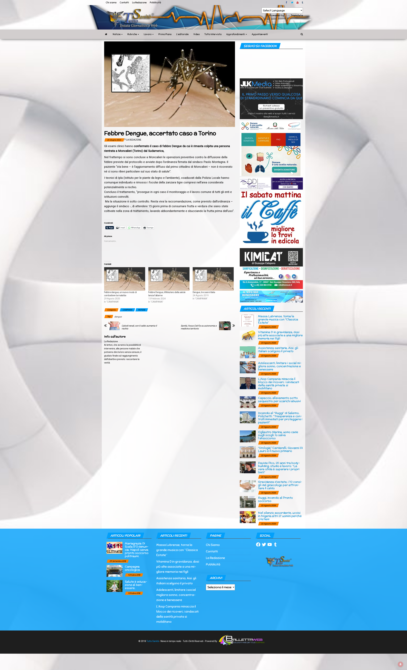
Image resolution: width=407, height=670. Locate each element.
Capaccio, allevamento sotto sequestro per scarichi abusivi (279, 399)
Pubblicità (155, 2)
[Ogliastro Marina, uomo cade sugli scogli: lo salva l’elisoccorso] (248, 436)
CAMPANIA (127, 310)
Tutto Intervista (212, 34)
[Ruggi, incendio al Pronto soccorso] (248, 502)
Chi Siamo (213, 545)
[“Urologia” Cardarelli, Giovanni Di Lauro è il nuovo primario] (248, 452)
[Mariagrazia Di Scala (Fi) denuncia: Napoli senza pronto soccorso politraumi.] (114, 548)
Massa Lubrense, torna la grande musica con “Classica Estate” (278, 319)
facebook (287, 2)
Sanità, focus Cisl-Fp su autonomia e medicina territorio (199, 327)
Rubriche (132, 34)
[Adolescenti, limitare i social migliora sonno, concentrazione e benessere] (248, 367)
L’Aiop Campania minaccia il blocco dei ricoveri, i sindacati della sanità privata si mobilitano (278, 383)
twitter (292, 2)
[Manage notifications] (400, 664)
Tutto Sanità (152, 641)
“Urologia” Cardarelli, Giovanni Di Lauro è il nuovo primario (280, 449)
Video (196, 34)
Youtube (297, 2)
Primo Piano (165, 34)
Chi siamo (111, 2)
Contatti (124, 2)
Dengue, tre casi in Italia (204, 292)
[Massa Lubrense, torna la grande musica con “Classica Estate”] (248, 320)
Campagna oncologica (132, 568)
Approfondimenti (235, 34)
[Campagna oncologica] (114, 571)
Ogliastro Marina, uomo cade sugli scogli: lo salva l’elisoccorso (278, 435)
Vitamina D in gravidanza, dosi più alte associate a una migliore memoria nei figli (280, 335)
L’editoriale (182, 34)
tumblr (302, 2)
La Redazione (139, 2)
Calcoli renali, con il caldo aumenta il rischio (139, 327)
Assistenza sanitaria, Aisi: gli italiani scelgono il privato (278, 349)
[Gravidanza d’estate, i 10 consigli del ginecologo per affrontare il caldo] (248, 486)
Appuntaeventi (260, 34)
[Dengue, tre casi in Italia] (213, 279)
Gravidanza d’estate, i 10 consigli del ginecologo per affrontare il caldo (280, 485)
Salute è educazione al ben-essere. (136, 585)
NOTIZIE (141, 310)
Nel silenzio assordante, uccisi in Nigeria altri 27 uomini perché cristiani (279, 516)
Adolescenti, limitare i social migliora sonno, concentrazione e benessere (279, 366)
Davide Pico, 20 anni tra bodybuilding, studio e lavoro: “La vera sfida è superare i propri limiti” (279, 467)
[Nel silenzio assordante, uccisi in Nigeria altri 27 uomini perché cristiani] (248, 517)
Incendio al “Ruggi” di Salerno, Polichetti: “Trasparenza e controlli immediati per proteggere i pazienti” (280, 417)
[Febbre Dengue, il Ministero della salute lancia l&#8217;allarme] (168, 279)
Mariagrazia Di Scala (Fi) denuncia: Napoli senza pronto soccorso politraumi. (136, 549)
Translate (297, 15)
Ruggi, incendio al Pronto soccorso (275, 499)
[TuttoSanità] (106, 34)
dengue (118, 316)
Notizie (117, 34)
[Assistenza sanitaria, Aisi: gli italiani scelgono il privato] (248, 352)
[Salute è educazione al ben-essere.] (114, 586)
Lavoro (148, 34)
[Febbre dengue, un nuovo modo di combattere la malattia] (124, 279)
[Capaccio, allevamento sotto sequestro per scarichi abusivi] (248, 402)
